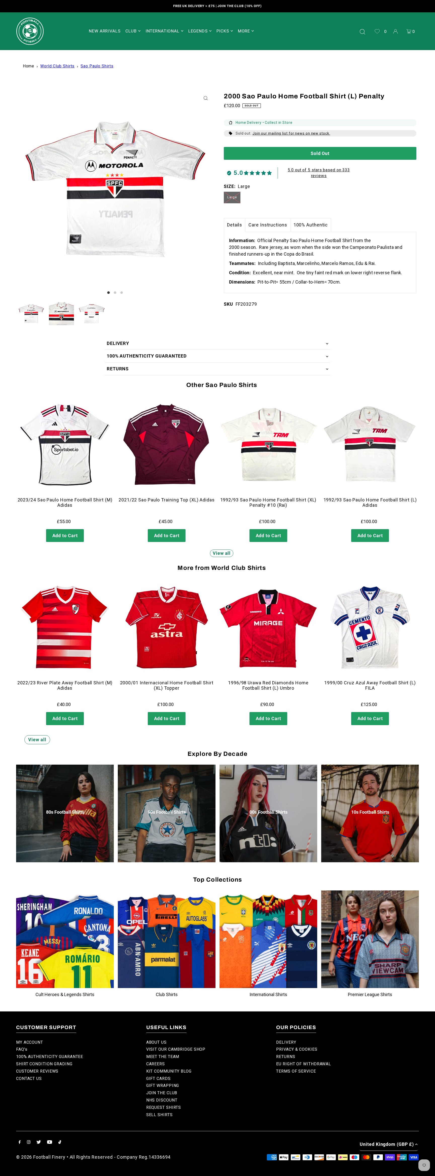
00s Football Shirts (268, 812)
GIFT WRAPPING (162, 1085)
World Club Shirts (57, 66)
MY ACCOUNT (29, 1042)
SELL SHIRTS (159, 1114)
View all (222, 553)
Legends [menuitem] (198, 30)
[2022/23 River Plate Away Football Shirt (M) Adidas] (65, 627)
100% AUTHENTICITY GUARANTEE (49, 1056)
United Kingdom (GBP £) (387, 1144)
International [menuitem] (162, 30)
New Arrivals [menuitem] (104, 30)
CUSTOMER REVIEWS (37, 1071)
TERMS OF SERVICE (296, 1071)
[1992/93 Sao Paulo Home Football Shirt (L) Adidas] (370, 444)
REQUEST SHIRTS (163, 1107)
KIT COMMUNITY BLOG (169, 1071)
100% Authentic (311, 224)
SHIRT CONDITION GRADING (44, 1064)
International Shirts (268, 994)
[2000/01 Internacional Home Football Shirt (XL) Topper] (166, 627)
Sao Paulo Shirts (97, 66)
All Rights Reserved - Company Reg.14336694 (120, 1157)
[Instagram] (28, 1142)
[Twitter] (39, 1142)
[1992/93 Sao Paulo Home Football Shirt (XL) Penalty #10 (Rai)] (268, 444)
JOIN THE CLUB (161, 1092)
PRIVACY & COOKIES (296, 1049)
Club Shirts (167, 994)
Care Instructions (267, 224)
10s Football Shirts (370, 812)
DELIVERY (118, 343)
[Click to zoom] (205, 98)
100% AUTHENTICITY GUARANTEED (147, 356)
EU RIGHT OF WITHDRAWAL (303, 1064)
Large (232, 197)
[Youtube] (49, 1142)
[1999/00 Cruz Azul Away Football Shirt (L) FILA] (370, 627)
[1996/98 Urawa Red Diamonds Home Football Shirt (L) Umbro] (268, 627)
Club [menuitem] (130, 30)
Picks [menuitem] (222, 30)
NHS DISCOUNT (161, 1100)
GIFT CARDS (158, 1078)
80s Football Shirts (65, 812)
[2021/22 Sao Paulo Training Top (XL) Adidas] (166, 444)
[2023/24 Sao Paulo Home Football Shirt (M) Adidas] (65, 444)
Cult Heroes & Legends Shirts (64, 994)
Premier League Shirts (370, 994)
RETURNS (118, 368)
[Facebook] (20, 1142)
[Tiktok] (59, 1142)
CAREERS (155, 1064)
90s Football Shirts (167, 812)
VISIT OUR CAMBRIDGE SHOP (176, 1049)
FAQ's (21, 1049)
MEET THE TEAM (162, 1056)
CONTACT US (29, 1078)
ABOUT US (156, 1042)
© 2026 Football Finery (40, 1157)
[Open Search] (362, 31)
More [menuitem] (244, 30)
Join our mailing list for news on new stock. (291, 133)
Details (234, 224)
